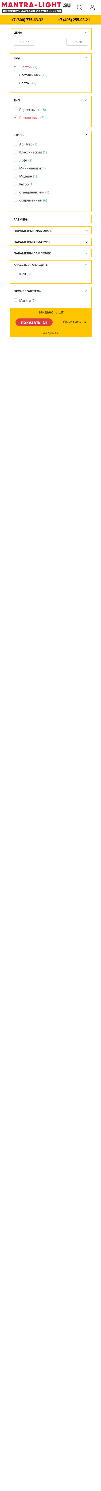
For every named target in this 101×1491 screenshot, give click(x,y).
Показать (30, 322)
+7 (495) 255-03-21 (74, 19)
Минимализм (32, 168)
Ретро (26, 184)
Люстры (28, 67)
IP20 (25, 274)
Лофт (25, 160)
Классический (33, 152)
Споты (27, 83)
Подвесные (32, 109)
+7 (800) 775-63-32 (27, 19)
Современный (33, 200)
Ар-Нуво (28, 144)
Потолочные (31, 117)
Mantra (27, 300)
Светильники (33, 75)
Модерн (28, 176)
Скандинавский (34, 192)
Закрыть (51, 332)
